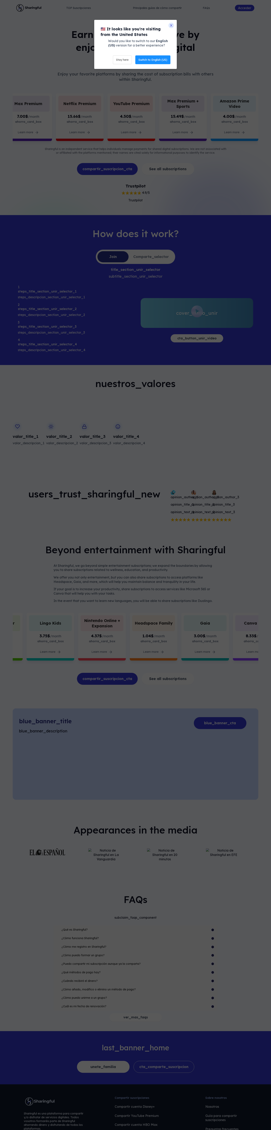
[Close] (171, 25)
